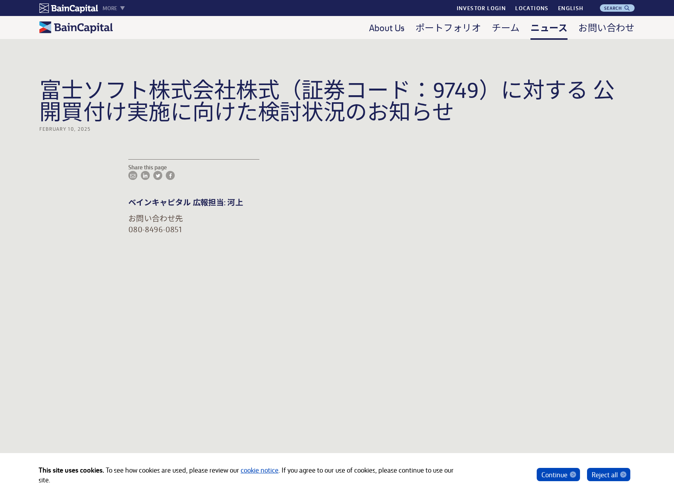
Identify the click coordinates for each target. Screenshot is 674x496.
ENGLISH (571, 8)
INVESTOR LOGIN (481, 8)
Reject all (605, 474)
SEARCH (614, 8)
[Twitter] (157, 175)
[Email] (132, 175)
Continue (554, 474)
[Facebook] (170, 175)
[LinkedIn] (145, 175)
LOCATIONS (532, 8)
